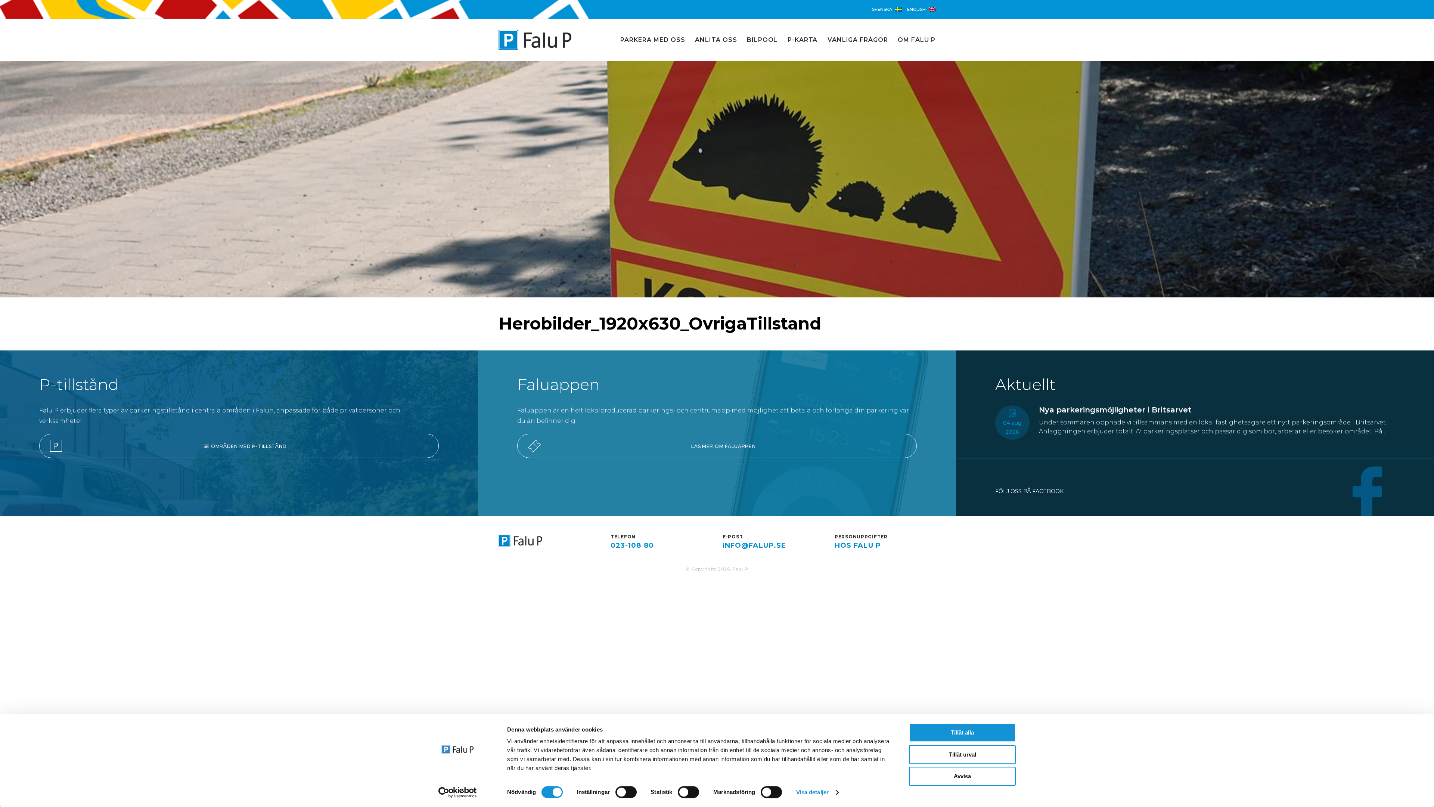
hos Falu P (858, 545)
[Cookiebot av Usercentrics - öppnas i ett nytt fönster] (457, 792)
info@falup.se (754, 545)
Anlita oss (716, 39)
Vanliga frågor (858, 39)
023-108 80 (632, 545)
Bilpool (762, 39)
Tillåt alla (962, 732)
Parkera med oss (652, 39)
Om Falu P (916, 39)
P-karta (803, 39)
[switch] (626, 792)
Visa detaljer (812, 792)
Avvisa (962, 776)
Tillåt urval (962, 754)
